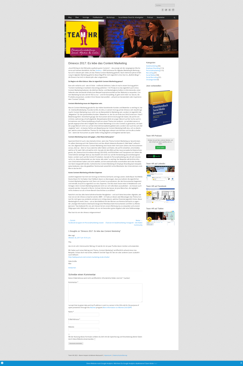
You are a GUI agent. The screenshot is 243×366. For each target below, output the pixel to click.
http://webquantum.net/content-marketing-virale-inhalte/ (89, 257)
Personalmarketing (153, 70)
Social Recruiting (152, 77)
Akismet (93, 307)
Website (71, 327)
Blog (69, 17)
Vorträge (86, 17)
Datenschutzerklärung (120, 355)
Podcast (150, 17)
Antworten (72, 268)
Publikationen (98, 17)
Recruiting (149, 73)
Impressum (107, 355)
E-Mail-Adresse (74, 319)
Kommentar (73, 282)
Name (71, 312)
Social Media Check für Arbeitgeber (130, 17)
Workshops (111, 17)
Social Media (150, 75)
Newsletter (161, 17)
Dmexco (99, 70)
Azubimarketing (151, 66)
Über (77, 17)
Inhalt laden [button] (160, 147)
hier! (155, 363)
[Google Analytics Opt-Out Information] (2, 363)
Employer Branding (153, 68)
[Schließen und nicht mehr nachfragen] (241, 363)
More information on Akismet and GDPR (117, 307)
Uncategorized (151, 80)
